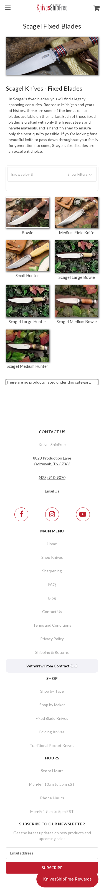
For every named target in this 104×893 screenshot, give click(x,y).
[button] (52, 174)
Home (52, 543)
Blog (52, 598)
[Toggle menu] (7, 7)
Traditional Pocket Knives (52, 745)
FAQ (52, 584)
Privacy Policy (52, 638)
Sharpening (52, 570)
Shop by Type (52, 691)
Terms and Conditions (52, 625)
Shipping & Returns (52, 652)
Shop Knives (52, 557)
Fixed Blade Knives (52, 718)
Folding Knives (52, 731)
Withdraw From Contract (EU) (52, 666)
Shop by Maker (52, 704)
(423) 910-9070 (52, 477)
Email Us (52, 491)
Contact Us (52, 611)
